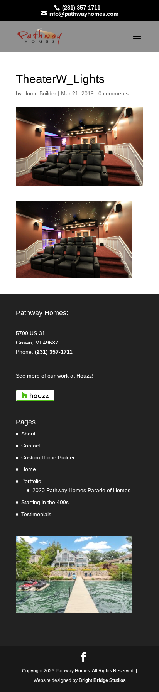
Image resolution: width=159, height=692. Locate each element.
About (28, 433)
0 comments (113, 93)
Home (28, 469)
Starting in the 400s (45, 502)
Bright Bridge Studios (102, 680)
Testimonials (36, 514)
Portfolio (31, 481)
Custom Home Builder (48, 457)
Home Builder (39, 93)
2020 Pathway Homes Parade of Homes (81, 490)
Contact (30, 445)
